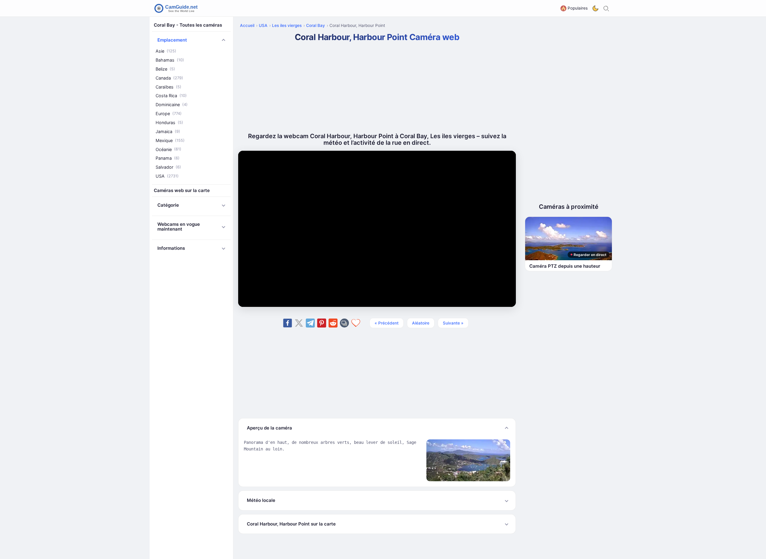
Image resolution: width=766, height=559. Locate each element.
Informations (171, 248)
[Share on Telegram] (310, 323)
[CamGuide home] (176, 8)
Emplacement (172, 40)
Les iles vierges (287, 25)
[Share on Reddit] (333, 323)
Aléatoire (420, 323)
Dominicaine (172, 104)
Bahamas (170, 60)
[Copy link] (344, 323)
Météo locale (261, 500)
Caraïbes (168, 86)
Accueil (247, 25)
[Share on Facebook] (287, 323)
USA (167, 176)
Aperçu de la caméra (269, 428)
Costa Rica (171, 95)
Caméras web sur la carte (182, 190)
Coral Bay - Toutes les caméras (188, 25)
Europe (169, 113)
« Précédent (387, 323)
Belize (165, 68)
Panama (168, 158)
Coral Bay (315, 25)
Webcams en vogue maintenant (178, 226)
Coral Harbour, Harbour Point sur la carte (291, 524)
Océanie (168, 149)
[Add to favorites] (355, 323)
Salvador (168, 167)
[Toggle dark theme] (595, 8)
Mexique (170, 140)
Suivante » (453, 323)
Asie (166, 51)
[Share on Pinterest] (321, 323)
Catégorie (168, 205)
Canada (169, 77)
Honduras (169, 122)
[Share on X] (298, 323)
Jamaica (168, 131)
